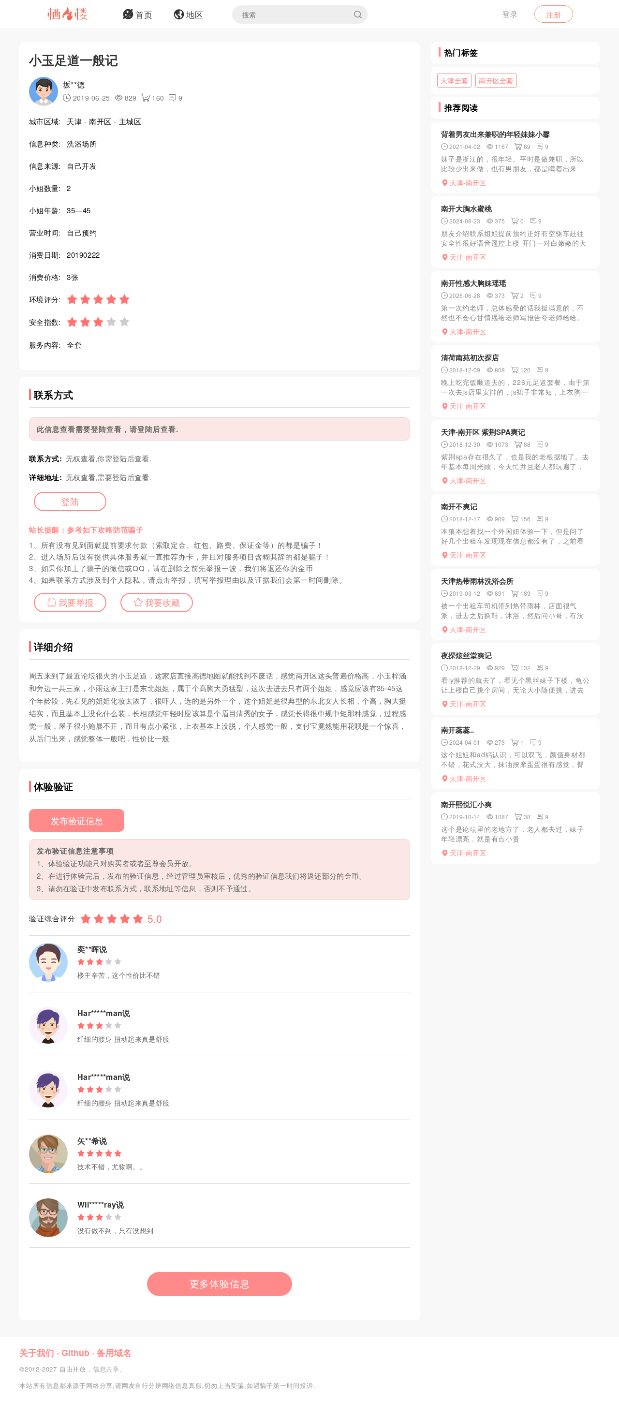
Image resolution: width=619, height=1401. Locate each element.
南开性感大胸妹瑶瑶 (473, 283)
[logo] (80, 14)
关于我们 (36, 1352)
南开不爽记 (459, 506)
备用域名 (114, 1352)
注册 (553, 14)
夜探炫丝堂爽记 (466, 655)
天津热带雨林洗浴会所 (477, 580)
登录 (510, 14)
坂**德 (74, 84)
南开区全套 (496, 80)
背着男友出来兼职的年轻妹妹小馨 (495, 134)
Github (75, 1352)
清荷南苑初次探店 (470, 357)
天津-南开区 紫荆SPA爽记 (483, 432)
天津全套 (454, 80)
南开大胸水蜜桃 (466, 208)
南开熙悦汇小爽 (466, 804)
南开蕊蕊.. (457, 729)
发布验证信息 (77, 820)
